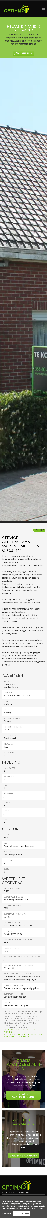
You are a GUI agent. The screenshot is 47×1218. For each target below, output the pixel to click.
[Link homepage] (16, 9)
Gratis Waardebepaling (23, 1095)
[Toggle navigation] (43, 8)
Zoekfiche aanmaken (24, 1155)
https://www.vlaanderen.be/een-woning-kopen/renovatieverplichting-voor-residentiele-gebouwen (23, 1033)
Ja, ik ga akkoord (22, 1214)
